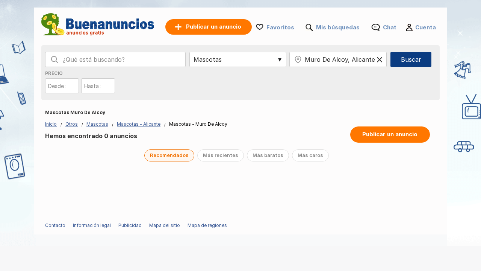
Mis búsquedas (338, 27)
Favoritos (280, 27)
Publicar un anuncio (389, 134)
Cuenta (425, 27)
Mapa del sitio (164, 225)
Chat (389, 27)
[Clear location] (379, 59)
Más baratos (268, 155)
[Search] (54, 59)
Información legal (92, 225)
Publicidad (130, 225)
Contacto (55, 225)
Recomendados (169, 155)
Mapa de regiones (207, 225)
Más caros (310, 155)
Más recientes (220, 155)
